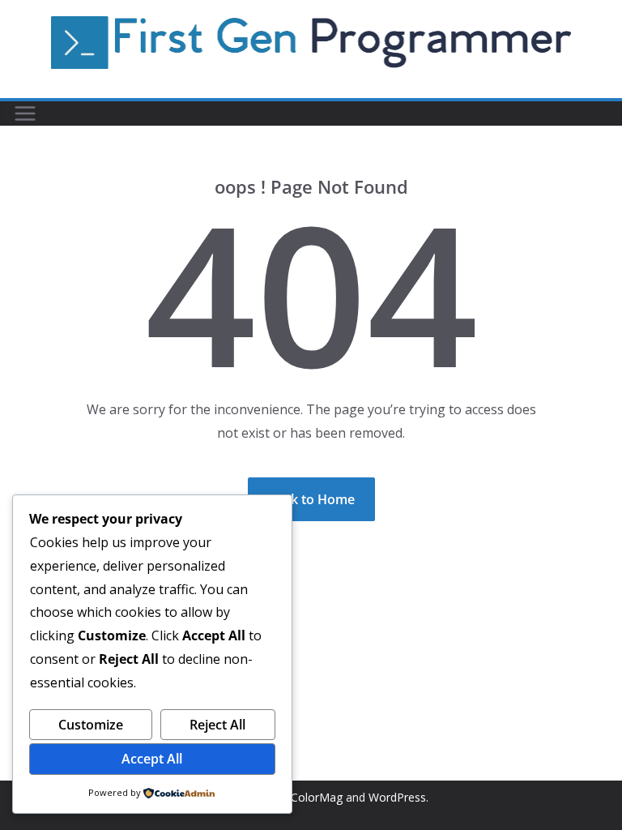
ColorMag (317, 797)
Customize (90, 725)
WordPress (397, 797)
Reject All (217, 725)
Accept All (151, 759)
